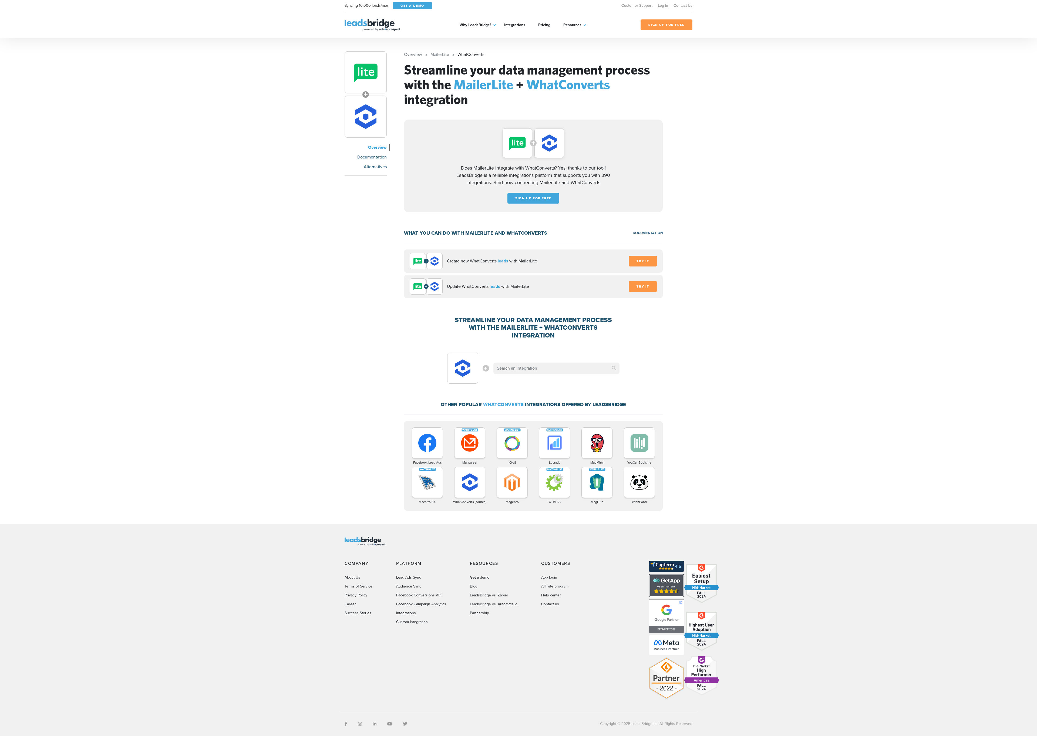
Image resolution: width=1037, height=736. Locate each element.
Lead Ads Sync (408, 577)
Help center (551, 595)
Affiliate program (554, 586)
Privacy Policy (356, 595)
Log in (663, 5)
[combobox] (556, 368)
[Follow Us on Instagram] (360, 724)
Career (350, 604)
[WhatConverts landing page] (366, 117)
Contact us (550, 604)
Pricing (544, 25)
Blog (473, 586)
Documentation (372, 157)
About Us (352, 577)
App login (549, 577)
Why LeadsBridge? (475, 25)
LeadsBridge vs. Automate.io (493, 604)
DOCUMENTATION (648, 232)
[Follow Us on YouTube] (389, 724)
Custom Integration (412, 622)
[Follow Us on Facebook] (346, 724)
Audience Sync (408, 586)
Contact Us (683, 5)
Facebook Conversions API (418, 595)
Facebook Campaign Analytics (421, 604)
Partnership (479, 613)
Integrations (514, 25)
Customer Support (636, 5)
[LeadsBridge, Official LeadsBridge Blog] (372, 24)
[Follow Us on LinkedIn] (374, 724)
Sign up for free (533, 198)
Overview (377, 147)
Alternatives (375, 167)
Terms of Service (358, 586)
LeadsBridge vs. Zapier (489, 595)
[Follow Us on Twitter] (405, 724)
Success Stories (358, 613)
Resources (572, 25)
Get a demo (479, 577)
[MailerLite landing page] (366, 72)
